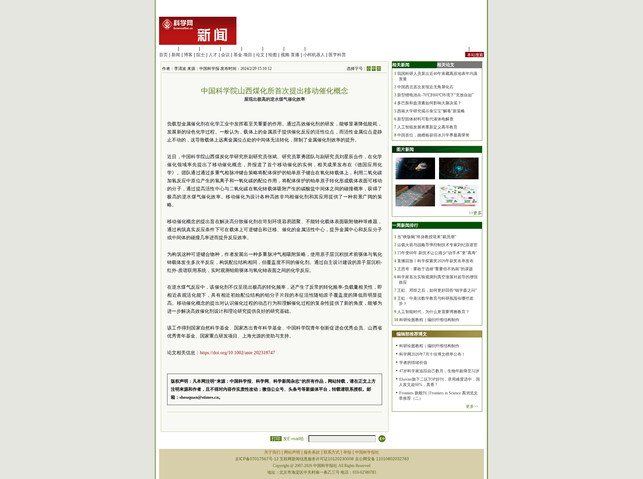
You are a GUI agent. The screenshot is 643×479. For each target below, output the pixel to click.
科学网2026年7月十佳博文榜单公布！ (432, 354)
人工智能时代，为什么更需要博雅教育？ (433, 311)
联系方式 (332, 452)
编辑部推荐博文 (412, 334)
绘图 (272, 54)
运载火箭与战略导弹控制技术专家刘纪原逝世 (437, 245)
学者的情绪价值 (413, 362)
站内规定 (458, 48)
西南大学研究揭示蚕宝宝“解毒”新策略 (431, 111)
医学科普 (337, 54)
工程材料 (231, 48)
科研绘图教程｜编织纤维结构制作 (429, 319)
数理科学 (294, 48)
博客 (188, 54)
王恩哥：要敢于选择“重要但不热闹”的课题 (435, 269)
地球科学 (273, 48)
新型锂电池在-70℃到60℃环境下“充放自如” (435, 95)
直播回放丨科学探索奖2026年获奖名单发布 (435, 261)
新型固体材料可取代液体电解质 (425, 119)
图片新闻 (405, 149)
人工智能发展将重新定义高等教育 (427, 127)
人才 (213, 54)
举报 (347, 452)
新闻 (175, 54)
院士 (200, 54)
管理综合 (315, 48)
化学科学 (210, 48)
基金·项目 (242, 54)
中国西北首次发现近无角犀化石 (425, 87)
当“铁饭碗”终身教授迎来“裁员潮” (426, 236)
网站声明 (292, 452)
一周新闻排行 (405, 225)
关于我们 (272, 452)
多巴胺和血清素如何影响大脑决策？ (429, 103)
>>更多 (475, 212)
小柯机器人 (314, 54)
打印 (276, 438)
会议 (225, 54)
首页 (163, 54)
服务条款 (312, 452)
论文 (260, 54)
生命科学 (167, 48)
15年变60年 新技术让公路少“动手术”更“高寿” (437, 253)
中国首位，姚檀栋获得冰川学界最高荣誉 (433, 135)
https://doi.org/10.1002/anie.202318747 (237, 352)
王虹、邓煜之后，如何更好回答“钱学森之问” (437, 290)
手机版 (477, 48)
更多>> (472, 406)
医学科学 (189, 48)
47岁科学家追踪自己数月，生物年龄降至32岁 (439, 371)
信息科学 (252, 48)
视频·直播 (290, 54)
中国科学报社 (367, 452)
